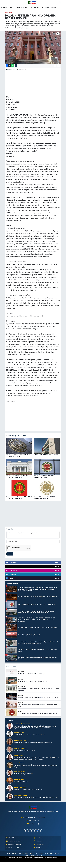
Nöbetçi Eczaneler (13, 838)
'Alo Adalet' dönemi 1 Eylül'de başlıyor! (31, 674)
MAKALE (4, 7)
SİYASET (26, 855)
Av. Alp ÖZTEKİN (19, 763)
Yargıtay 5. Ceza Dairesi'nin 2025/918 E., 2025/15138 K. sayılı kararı (18, 476)
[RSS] (40, 830)
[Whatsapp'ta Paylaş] (12, 65)
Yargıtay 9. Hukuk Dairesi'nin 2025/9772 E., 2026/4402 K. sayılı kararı (19, 455)
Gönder (10, 554)
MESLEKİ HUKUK (22, 7)
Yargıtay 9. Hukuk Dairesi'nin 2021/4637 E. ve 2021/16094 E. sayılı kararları (38, 690)
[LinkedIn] (34, 830)
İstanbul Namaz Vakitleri (15, 841)
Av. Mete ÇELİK (18, 755)
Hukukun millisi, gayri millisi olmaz (24, 750)
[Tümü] (59, 666)
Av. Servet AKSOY (19, 771)
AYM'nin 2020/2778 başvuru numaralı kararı (46, 455)
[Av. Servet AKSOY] (9, 772)
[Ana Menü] (6, 3)
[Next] (37, 830)
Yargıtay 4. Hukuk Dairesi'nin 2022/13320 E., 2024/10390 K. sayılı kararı (19, 497)
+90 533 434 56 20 (34, 820)
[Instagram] (31, 830)
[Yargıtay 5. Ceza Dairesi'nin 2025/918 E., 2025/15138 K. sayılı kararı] (19, 467)
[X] (28, 830)
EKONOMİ (32, 855)
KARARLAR (12, 7)
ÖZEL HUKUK (45, 7)
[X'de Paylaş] (9, 65)
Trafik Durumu (39, 841)
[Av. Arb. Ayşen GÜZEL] (9, 796)
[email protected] (40, 817)
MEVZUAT (54, 7)
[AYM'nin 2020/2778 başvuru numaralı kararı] (47, 446)
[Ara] (59, 3)
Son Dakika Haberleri (13, 847)
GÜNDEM (21, 671)
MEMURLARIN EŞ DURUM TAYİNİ (24, 774)
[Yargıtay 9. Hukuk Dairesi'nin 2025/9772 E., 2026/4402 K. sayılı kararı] (19, 446)
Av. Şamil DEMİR (19, 732)
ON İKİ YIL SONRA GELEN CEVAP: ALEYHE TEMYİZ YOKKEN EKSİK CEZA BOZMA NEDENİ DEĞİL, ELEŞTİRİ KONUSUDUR (36, 758)
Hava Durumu (39, 838)
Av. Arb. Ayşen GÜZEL (20, 795)
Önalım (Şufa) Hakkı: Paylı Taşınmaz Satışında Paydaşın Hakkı (33, 742)
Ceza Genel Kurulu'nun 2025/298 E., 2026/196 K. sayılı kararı (44, 476)
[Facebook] (25, 830)
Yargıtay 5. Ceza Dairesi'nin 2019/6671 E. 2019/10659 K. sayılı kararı (46, 497)
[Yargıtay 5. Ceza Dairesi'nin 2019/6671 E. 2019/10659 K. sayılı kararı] (47, 488)
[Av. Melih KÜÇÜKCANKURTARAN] (9, 726)
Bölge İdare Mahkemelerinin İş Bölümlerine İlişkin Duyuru (37, 713)
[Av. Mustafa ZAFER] (9, 788)
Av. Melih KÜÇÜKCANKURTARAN (23, 724)
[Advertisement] (35, 83)
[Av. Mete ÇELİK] (9, 757)
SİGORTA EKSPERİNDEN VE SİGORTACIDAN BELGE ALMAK (38, 697)
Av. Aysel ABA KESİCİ (20, 740)
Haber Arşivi (39, 847)
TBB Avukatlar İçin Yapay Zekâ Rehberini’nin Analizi (29, 735)
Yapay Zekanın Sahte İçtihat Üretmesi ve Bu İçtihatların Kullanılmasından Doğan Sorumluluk (36, 766)
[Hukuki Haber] (32, 2)
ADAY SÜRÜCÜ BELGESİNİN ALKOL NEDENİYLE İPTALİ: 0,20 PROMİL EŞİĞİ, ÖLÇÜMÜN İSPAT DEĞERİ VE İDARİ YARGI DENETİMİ (35, 727)
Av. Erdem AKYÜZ (19, 779)
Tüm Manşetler (40, 844)
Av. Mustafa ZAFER (20, 787)
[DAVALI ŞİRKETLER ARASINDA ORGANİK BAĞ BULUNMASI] (33, 47)
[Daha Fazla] (16, 65)
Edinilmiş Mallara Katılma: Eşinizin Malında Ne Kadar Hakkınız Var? (38, 706)
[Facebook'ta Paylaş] (7, 65)
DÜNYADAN (39, 855)
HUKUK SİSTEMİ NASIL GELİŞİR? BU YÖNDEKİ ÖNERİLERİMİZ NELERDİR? (36, 797)
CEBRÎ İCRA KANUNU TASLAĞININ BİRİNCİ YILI (28, 789)
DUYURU (21, 711)
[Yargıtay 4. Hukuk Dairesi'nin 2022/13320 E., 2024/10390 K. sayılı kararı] (19, 488)
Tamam (59, 860)
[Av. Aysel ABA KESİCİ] (9, 741)
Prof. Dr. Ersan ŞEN (20, 748)
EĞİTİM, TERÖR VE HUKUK (22, 781)
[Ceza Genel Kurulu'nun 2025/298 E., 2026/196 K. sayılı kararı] (47, 467)
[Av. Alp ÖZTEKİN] (9, 765)
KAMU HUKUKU (34, 7)
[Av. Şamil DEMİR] (9, 733)
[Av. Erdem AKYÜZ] (9, 780)
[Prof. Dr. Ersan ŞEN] (9, 749)
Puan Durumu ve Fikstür (14, 844)
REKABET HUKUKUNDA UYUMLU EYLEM (32, 682)
